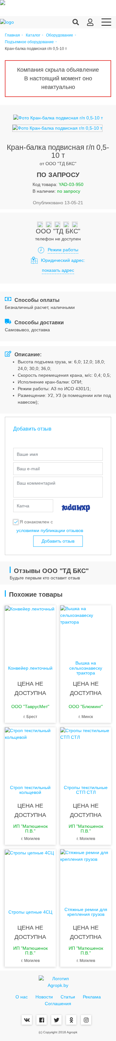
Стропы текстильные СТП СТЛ (86, 790)
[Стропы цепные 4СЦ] (30, 874)
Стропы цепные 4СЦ (30, 912)
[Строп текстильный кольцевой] (30, 753)
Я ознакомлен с (36, 521)
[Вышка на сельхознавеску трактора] (85, 631)
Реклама (92, 996)
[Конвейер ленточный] (30, 631)
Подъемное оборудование (29, 42)
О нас (21, 996)
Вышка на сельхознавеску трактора (85, 668)
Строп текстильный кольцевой (30, 790)
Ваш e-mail (28, 468)
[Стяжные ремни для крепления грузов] (85, 874)
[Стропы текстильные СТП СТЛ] (85, 753)
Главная (12, 35)
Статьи (68, 996)
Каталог (33, 35)
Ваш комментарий (36, 483)
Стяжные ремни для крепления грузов (85, 912)
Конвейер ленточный (30, 668)
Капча (23, 505)
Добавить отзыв (58, 541)
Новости (44, 996)
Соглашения (58, 1003)
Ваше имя (27, 454)
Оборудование (59, 35)
